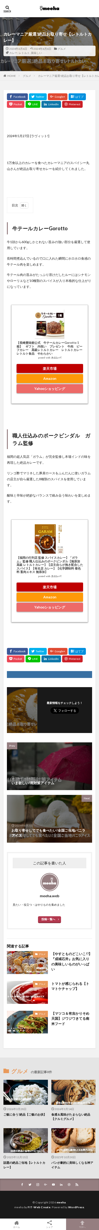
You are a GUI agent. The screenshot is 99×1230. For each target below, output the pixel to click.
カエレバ (56, 357)
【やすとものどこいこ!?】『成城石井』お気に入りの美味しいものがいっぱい (71, 961)
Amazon (49, 378)
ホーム (16, 1227)
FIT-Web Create (39, 1207)
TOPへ (82, 1227)
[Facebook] (17, 96)
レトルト (24, 53)
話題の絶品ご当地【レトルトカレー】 (24, 1165)
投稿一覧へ (48, 919)
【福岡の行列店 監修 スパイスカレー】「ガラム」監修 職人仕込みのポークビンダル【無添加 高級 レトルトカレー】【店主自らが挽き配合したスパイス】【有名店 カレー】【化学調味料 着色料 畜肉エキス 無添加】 (50, 565)
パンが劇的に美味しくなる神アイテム (72, 1165)
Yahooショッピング (49, 388)
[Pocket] (15, 104)
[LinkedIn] (51, 104)
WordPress (76, 1207)
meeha (61, 1202)
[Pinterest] (72, 104)
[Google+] (57, 96)
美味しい (36, 53)
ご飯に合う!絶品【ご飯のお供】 (25, 1114)
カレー (13, 53)
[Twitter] (38, 96)
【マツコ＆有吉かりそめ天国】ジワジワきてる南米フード (70, 1018)
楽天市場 (50, 368)
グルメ (62, 48)
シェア (49, 1227)
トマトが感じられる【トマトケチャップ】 (70, 986)
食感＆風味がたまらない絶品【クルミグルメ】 (70, 1117)
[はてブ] (77, 96)
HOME (11, 76)
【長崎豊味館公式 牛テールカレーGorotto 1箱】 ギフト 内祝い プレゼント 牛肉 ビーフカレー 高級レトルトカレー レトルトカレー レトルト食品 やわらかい (51, 348)
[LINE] (33, 104)
